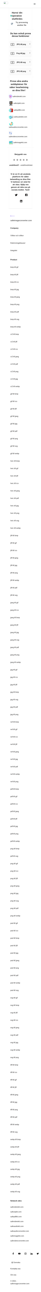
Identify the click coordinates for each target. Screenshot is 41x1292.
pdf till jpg (14, 826)
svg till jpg (14, 1042)
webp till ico (15, 1162)
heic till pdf (14, 498)
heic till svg (14, 521)
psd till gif (14, 923)
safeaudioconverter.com (18, 127)
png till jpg (14, 893)
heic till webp (15, 528)
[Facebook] (26, 195)
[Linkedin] (20, 201)
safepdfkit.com (19, 110)
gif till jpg (13, 424)
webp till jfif (14, 1147)
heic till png (14, 513)
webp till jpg (15, 1169)
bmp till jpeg (15, 297)
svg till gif (14, 998)
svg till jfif (13, 1013)
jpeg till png (14, 655)
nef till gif (13, 729)
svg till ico (14, 1020)
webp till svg (15, 1192)
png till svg (14, 901)
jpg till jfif (13, 685)
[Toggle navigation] (34, 4)
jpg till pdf (14, 707)
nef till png (14, 782)
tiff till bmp (14, 1065)
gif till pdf (13, 431)
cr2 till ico (14, 349)
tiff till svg (13, 1132)
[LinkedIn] (13, 1253)
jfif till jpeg (14, 558)
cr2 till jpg (14, 379)
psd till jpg (14, 953)
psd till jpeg (14, 960)
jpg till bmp (14, 692)
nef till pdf (14, 767)
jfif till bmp (14, 535)
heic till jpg (14, 506)
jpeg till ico (14, 610)
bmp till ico (14, 282)
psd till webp (15, 983)
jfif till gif (13, 543)
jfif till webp (14, 580)
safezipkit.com (18, 103)
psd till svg (14, 990)
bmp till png (14, 304)
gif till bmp (14, 394)
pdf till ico (14, 804)
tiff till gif (13, 1080)
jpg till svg (14, 699)
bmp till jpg (14, 289)
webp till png (15, 1177)
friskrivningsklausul (17, 243)
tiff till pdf (13, 1117)
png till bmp (14, 849)
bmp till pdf (14, 312)
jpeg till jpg (14, 632)
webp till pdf (15, 1184)
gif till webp (14, 453)
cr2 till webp (15, 386)
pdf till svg (14, 856)
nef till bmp (14, 722)
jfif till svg (13, 595)
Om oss (13, 1275)
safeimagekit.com (20, 143)
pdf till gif (13, 796)
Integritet (13, 250)
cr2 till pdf (14, 364)
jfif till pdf (13, 588)
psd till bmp (14, 938)
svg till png (14, 1057)
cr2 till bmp (14, 334)
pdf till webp (15, 841)
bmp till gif (14, 267)
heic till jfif (14, 476)
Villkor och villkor (17, 235)
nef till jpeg (14, 752)
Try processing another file (22, 23)
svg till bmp (14, 1005)
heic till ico (14, 483)
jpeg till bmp (15, 617)
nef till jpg (14, 759)
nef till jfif (13, 744)
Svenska (16, 1262)
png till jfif (14, 878)
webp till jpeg (15, 1154)
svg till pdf (14, 1035)
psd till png (14, 968)
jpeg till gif (14, 603)
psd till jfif (14, 946)
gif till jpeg (14, 416)
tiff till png (14, 1110)
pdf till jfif (13, 819)
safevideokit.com (19, 96)
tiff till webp (14, 1124)
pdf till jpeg (14, 811)
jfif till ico (13, 550)
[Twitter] (15, 195)
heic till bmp (15, 461)
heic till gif (14, 468)
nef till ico (14, 737)
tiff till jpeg (14, 1095)
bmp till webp (15, 327)
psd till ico (14, 931)
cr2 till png (14, 371)
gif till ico (13, 401)
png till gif (14, 864)
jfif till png (14, 573)
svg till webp (15, 1050)
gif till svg (14, 446)
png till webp (15, 916)
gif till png (14, 439)
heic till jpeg (15, 491)
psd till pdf (14, 975)
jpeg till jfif (14, 625)
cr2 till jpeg (14, 357)
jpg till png (14, 714)
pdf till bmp (14, 789)
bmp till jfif (14, 275)
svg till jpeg (14, 1028)
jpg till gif (13, 670)
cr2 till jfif (13, 342)
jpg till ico (14, 677)
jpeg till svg (14, 640)
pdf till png (14, 834)
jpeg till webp (15, 662)
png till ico (14, 871)
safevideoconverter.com (18, 136)
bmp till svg (14, 319)
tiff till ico (13, 1072)
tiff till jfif (13, 1087)
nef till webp (15, 774)
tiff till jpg (13, 1102)
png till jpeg (14, 886)
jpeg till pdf (14, 647)
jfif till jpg (13, 565)
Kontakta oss (15, 1269)
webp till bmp (15, 1139)
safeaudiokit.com (20, 117)
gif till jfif (13, 409)
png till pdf (14, 908)
